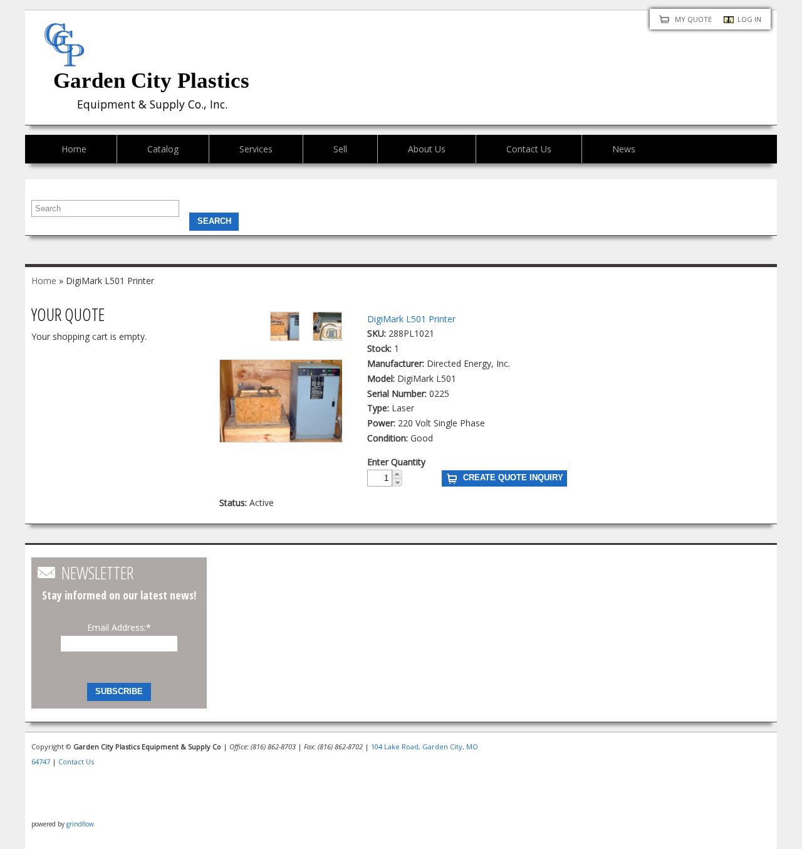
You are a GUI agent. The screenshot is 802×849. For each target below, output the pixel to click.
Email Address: (119, 627)
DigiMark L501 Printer (411, 319)
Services (256, 149)
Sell (340, 149)
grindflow (80, 824)
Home (73, 149)
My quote (693, 19)
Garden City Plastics (151, 80)
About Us (426, 149)
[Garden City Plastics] (64, 59)
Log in (749, 19)
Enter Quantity (396, 462)
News (623, 149)
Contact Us (528, 149)
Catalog (163, 149)
